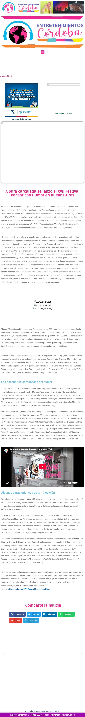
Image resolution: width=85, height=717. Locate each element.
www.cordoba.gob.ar (21, 119)
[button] (42, 52)
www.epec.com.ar (63, 113)
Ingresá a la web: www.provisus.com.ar (42, 711)
